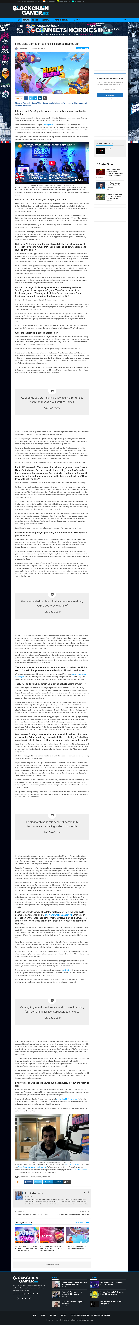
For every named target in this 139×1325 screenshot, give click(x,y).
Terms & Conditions (87, 1320)
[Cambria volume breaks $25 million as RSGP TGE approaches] (100, 197)
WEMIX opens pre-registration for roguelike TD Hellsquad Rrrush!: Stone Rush (114, 172)
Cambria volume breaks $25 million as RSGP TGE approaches (114, 196)
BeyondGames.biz (79, 1)
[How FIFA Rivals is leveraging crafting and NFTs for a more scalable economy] (52, 1235)
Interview (33, 1176)
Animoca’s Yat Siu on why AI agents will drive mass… (72, 1293)
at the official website (72, 1165)
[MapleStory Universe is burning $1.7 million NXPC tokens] (94, 1284)
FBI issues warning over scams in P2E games (31, 1214)
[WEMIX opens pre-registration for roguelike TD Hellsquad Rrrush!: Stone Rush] (100, 172)
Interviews (79, 48)
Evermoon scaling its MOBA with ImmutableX (73, 1214)
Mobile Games (46, 1176)
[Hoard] (100, 151)
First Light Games (49, 125)
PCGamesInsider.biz (64, 1)
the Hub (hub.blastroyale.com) (66, 1099)
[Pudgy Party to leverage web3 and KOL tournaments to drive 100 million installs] (27, 1235)
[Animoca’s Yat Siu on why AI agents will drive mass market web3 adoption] (56, 1294)
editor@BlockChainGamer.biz (30, 1294)
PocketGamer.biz (50, 1)
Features (26, 20)
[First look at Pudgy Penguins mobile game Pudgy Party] (77, 1235)
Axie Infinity (67, 970)
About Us (77, 20)
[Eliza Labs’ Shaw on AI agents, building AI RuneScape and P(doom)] (56, 1304)
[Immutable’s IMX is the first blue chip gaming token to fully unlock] (94, 1304)
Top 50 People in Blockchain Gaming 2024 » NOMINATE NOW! (90, 1315)
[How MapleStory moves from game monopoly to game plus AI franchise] (56, 1284)
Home (34, 1315)
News (18, 20)
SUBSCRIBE (111, 95)
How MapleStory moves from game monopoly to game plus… (74, 1283)
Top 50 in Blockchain (62, 20)
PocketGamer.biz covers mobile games (32, 1167)
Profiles (47, 20)
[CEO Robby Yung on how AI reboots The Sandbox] (100, 185)
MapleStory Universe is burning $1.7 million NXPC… (111, 1283)
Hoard (108, 149)
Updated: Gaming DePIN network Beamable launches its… (112, 1293)
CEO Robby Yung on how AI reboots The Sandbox (113, 185)
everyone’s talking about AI (58, 915)
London (39, 1176)
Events (36, 20)
